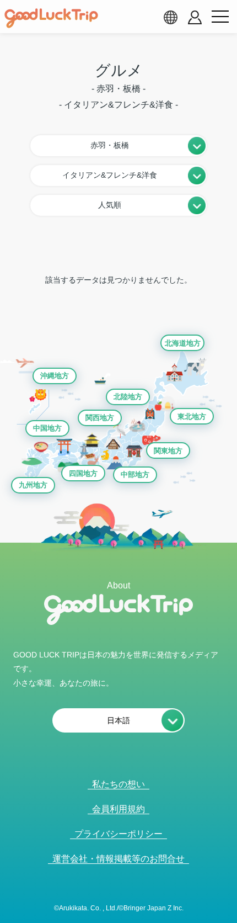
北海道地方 (183, 343)
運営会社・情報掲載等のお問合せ (118, 858)
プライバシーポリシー (118, 834)
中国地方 (47, 428)
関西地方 (99, 417)
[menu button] (220, 17)
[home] (51, 18)
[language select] (170, 17)
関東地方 (168, 451)
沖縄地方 (54, 376)
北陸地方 (128, 396)
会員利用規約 (118, 809)
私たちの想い (118, 784)
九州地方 (33, 485)
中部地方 (135, 474)
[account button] (195, 17)
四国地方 (83, 473)
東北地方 (191, 416)
